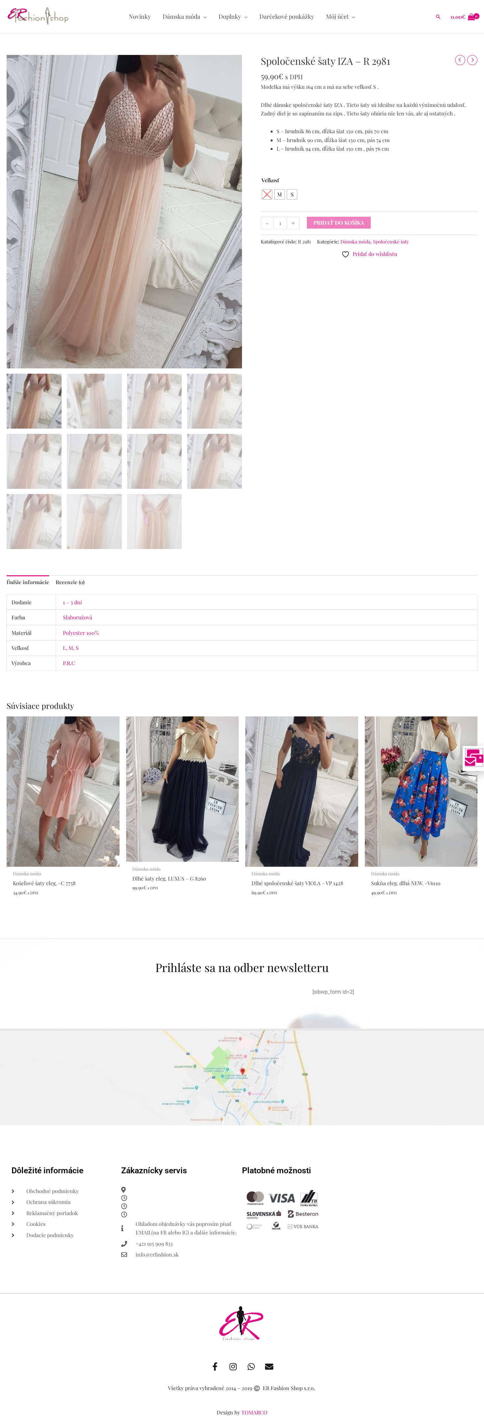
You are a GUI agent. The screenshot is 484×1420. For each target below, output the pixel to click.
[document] (242, 710)
